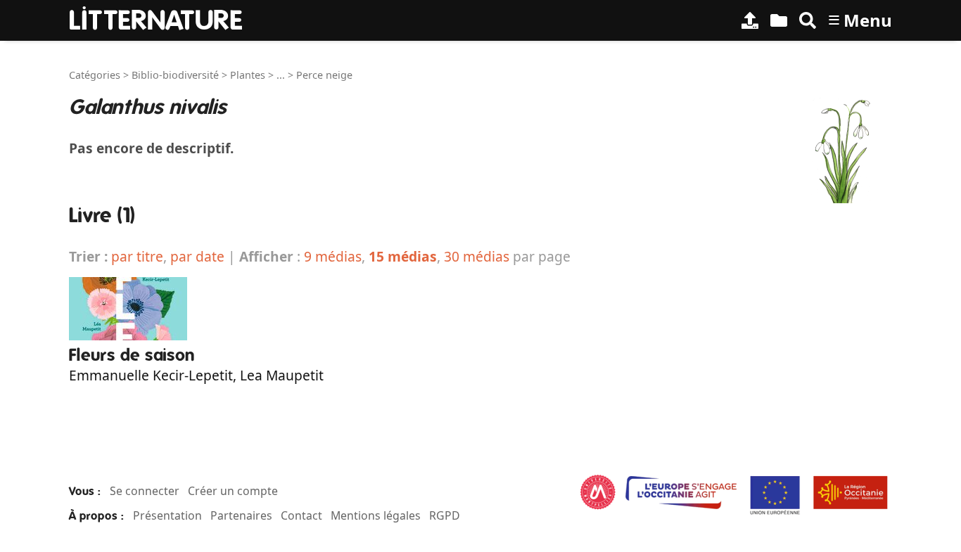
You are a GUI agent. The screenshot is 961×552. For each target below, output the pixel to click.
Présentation (167, 515)
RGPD (444, 515)
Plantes (247, 75)
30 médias (476, 256)
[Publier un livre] (750, 20)
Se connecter (144, 491)
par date (197, 256)
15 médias (403, 256)
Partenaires (241, 515)
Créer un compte (233, 491)
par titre (137, 256)
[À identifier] (778, 20)
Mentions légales (376, 515)
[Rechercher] (807, 20)
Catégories (94, 75)
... (280, 75)
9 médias (333, 256)
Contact (301, 515)
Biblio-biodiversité (175, 75)
